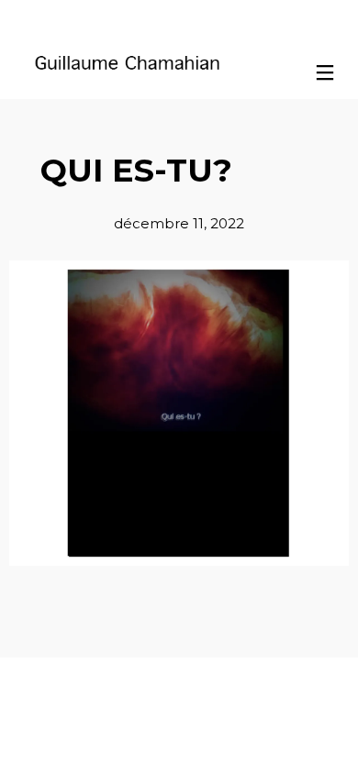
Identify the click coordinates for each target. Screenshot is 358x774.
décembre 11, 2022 (179, 223)
